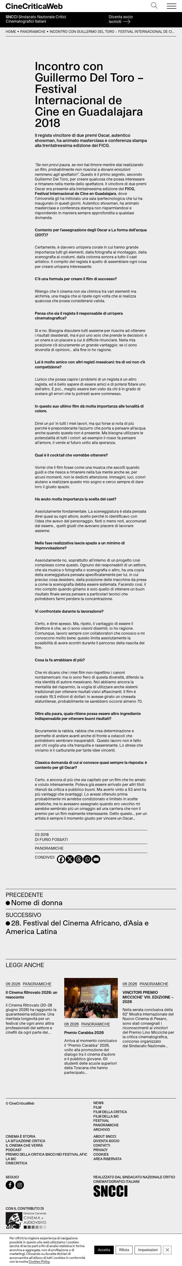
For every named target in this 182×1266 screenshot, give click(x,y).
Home (11, 32)
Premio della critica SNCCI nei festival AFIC (46, 1154)
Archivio (101, 1130)
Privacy (100, 1150)
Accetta (104, 1250)
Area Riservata (107, 1159)
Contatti (101, 1145)
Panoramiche (33, 32)
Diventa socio (121, 19)
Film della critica (110, 1112)
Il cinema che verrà (24, 1145)
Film (97, 1107)
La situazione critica (25, 1141)
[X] (70, 859)
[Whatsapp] (87, 859)
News (98, 1103)
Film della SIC (106, 1116)
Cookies (101, 1154)
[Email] (96, 859)
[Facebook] (61, 859)
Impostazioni (148, 1250)
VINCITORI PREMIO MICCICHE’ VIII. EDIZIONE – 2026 (148, 996)
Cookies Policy (39, 1261)
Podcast (14, 1150)
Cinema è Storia (20, 1136)
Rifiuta (124, 1250)
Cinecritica (16, 1163)
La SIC (11, 1159)
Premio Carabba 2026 (84, 1032)
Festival (101, 1121)
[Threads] (78, 859)
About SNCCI (104, 1136)
